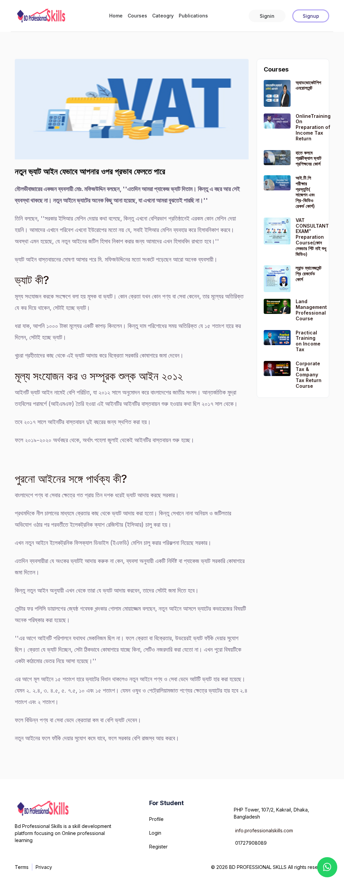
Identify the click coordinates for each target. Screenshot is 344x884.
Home (116, 15)
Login (155, 833)
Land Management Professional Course (311, 309)
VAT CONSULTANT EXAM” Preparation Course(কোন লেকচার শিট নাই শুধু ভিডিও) (312, 237)
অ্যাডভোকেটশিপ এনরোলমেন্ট (308, 85)
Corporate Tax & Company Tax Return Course (308, 375)
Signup (311, 16)
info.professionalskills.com (264, 830)
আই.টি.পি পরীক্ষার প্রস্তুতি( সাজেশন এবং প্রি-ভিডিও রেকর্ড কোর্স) (305, 192)
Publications (193, 15)
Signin (267, 16)
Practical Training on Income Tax (308, 341)
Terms (22, 867)
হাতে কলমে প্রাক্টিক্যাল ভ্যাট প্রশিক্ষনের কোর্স (308, 158)
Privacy (44, 867)
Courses (137, 15)
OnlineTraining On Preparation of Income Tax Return (313, 127)
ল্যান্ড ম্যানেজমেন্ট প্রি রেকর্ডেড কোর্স (308, 273)
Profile (156, 819)
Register (158, 846)
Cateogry (163, 15)
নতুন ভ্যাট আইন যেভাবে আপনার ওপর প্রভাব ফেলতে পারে (90, 171)
